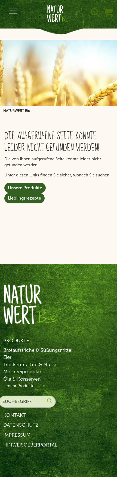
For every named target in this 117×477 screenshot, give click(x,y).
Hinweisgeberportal (30, 445)
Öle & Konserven (22, 379)
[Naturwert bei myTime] (107, 6)
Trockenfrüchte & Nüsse (30, 365)
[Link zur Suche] (94, 6)
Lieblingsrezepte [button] (24, 198)
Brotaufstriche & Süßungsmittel (37, 350)
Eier (7, 357)
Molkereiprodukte (22, 372)
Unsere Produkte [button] (25, 187)
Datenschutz (21, 425)
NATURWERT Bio (16, 111)
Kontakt (14, 415)
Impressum (16, 435)
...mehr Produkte (18, 385)
